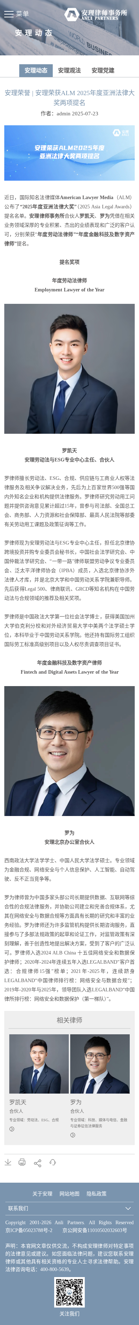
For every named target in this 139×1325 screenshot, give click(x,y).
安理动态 (36, 70)
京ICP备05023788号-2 (28, 1230)
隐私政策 (97, 1194)
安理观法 (69, 70)
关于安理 (42, 1194)
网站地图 (69, 1194)
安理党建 (103, 70)
